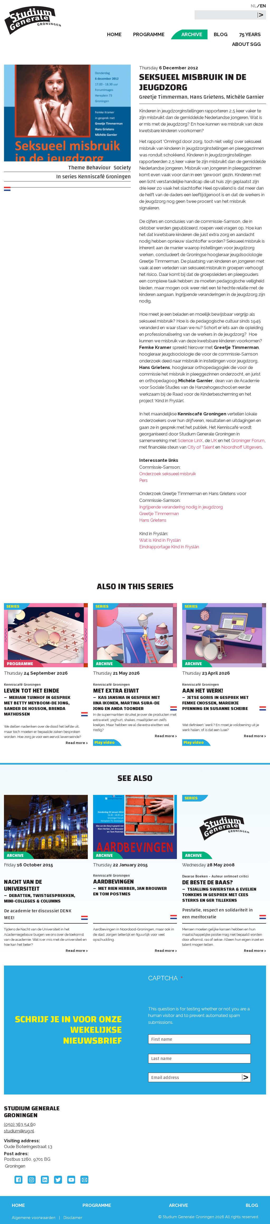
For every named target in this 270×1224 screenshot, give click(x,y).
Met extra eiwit (116, 690)
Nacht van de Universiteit (23, 886)
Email (84, 1180)
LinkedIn (45, 1180)
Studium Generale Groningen (33, 20)
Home (114, 34)
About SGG (246, 44)
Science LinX (190, 440)
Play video (104, 742)
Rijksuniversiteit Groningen (212, 1129)
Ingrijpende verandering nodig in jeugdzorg (181, 507)
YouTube (71, 1180)
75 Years (250, 34)
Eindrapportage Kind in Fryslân (169, 546)
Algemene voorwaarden (33, 1217)
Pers (143, 480)
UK (214, 440)
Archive (191, 34)
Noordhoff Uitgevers (241, 447)
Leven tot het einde (31, 690)
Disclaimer (73, 1217)
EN (263, 5)
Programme (149, 34)
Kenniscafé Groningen (104, 176)
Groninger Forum (247, 440)
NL (254, 5)
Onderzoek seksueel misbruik (167, 473)
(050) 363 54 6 (18, 1124)
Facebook (18, 1180)
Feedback (131, 1131)
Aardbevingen (113, 881)
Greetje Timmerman (159, 513)
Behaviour (98, 167)
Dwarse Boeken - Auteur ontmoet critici (215, 876)
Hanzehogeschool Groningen (212, 1147)
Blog (221, 34)
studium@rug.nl (19, 1131)
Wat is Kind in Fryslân (160, 540)
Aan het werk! (202, 690)
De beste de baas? (207, 882)
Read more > (77, 743)
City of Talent (200, 447)
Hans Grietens (152, 520)
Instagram (32, 1180)
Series (12, 606)
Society (122, 167)
